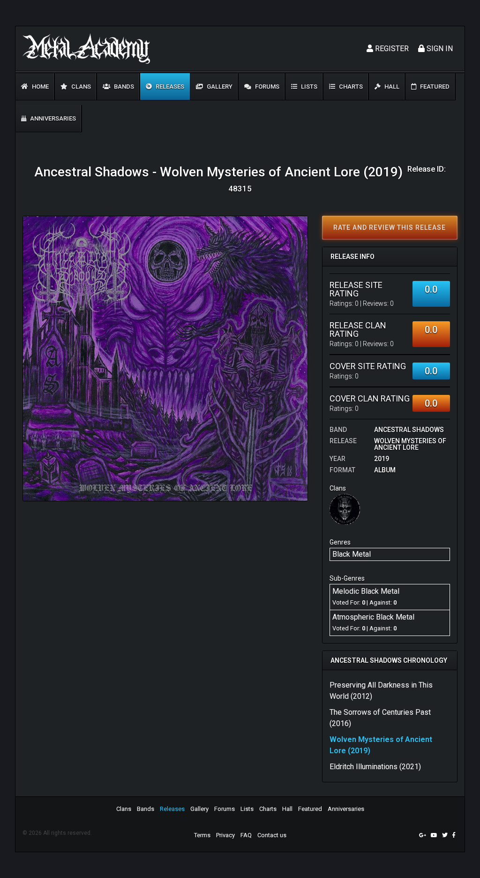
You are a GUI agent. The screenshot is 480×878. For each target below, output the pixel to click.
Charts (350, 86)
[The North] (345, 509)
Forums (266, 86)
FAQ (246, 835)
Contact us (271, 835)
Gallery (218, 86)
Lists (308, 86)
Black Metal (351, 554)
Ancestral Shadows (409, 429)
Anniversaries (52, 118)
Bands (123, 86)
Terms (202, 835)
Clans (80, 86)
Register (391, 48)
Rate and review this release (389, 227)
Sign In (439, 48)
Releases (169, 86)
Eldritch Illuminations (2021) (375, 766)
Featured (434, 86)
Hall (391, 86)
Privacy (225, 835)
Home (39, 86)
